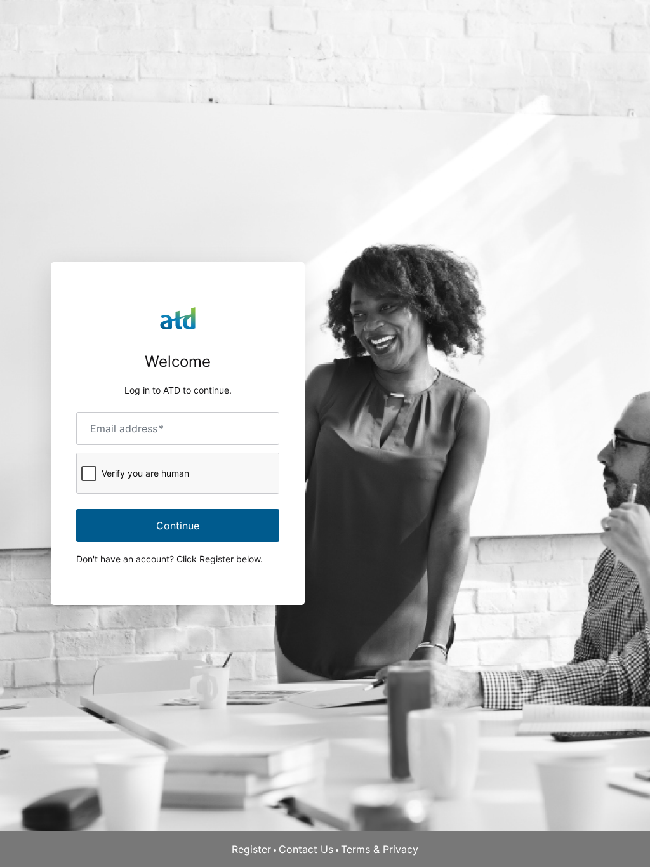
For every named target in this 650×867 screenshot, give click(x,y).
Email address (127, 428)
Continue (177, 525)
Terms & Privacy (379, 849)
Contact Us (306, 849)
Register (251, 849)
